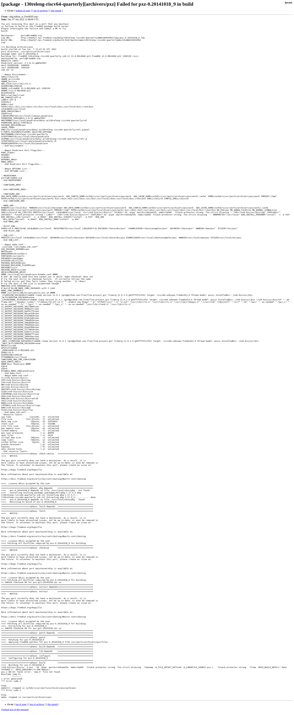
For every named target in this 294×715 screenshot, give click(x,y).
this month (56, 10)
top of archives (41, 10)
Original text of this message (15, 709)
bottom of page (23, 10)
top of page (21, 704)
